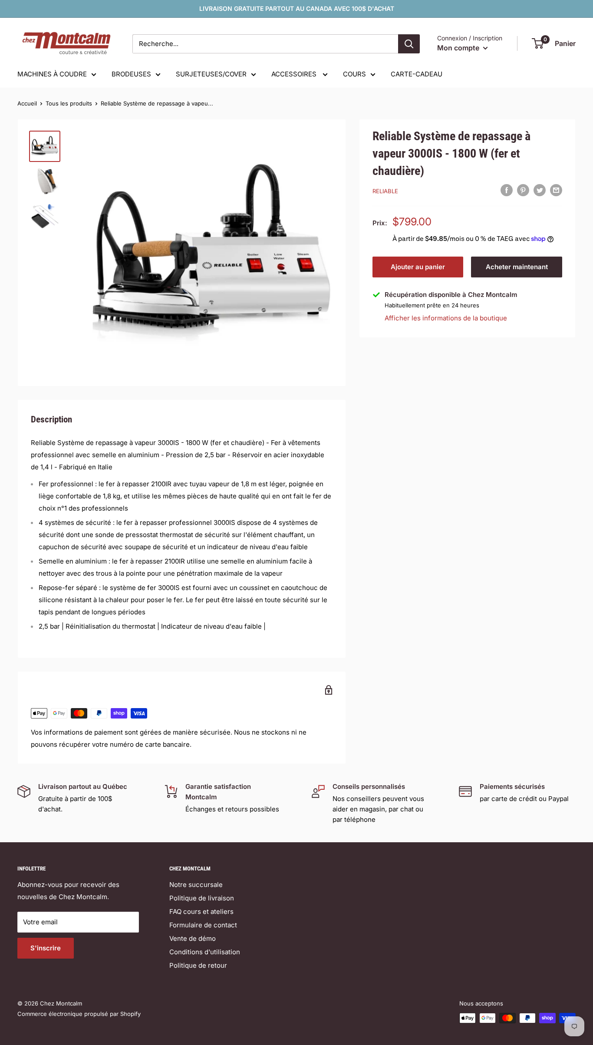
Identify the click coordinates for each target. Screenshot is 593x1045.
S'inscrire (45, 948)
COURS (354, 74)
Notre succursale (196, 884)
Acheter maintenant (517, 267)
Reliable (385, 191)
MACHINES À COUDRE (52, 74)
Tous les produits (69, 103)
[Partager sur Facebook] (507, 190)
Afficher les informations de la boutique (446, 318)
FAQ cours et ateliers (201, 911)
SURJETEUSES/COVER (211, 74)
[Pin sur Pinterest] (523, 190)
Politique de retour (198, 965)
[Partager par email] (556, 190)
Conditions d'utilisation (204, 952)
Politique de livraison (201, 898)
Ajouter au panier (418, 267)
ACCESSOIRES (294, 74)
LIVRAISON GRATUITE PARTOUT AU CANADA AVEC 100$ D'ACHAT (296, 8)
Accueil (27, 103)
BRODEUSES (131, 74)
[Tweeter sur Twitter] (540, 190)
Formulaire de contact (203, 925)
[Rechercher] (409, 43)
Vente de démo (192, 938)
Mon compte (459, 47)
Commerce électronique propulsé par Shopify (79, 1013)
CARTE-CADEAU (416, 74)
